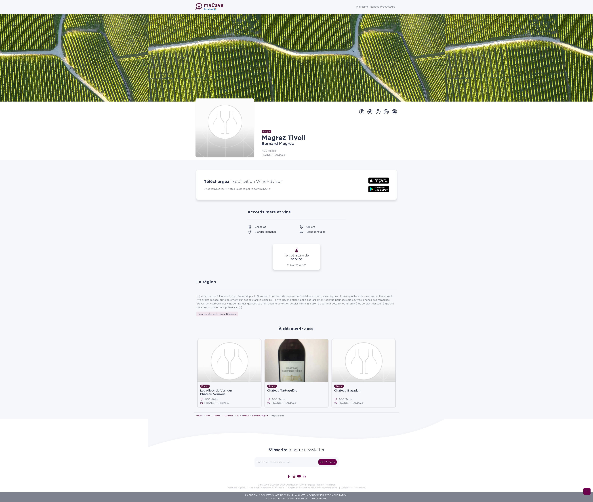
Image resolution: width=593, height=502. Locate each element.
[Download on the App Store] (378, 180)
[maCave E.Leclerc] (210, 6)
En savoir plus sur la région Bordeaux (217, 314)
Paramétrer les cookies (353, 488)
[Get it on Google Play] (378, 188)
